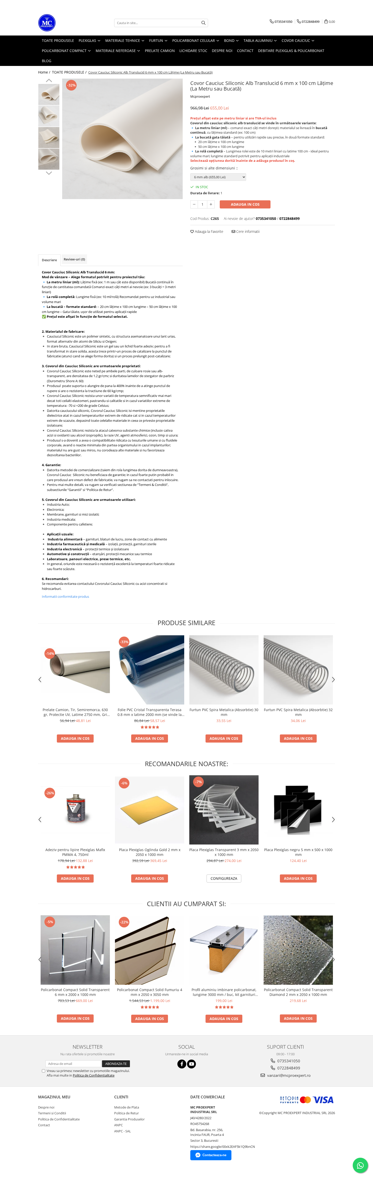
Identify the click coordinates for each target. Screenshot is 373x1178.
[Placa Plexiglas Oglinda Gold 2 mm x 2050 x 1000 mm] (149, 810)
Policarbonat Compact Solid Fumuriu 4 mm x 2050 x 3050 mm (149, 992)
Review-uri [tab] (74, 259)
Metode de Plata (126, 1107)
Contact (44, 1125)
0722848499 (288, 1067)
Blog (46, 60)
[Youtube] (191, 1064)
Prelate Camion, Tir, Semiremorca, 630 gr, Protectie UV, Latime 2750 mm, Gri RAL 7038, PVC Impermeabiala (75, 712)
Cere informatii (247, 231)
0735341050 (288, 1060)
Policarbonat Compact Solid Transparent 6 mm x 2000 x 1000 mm (75, 992)
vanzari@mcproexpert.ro (288, 1075)
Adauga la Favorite (208, 231)
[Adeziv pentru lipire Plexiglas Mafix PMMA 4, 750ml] (75, 809)
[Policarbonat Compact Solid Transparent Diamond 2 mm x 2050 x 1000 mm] (298, 950)
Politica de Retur (126, 1113)
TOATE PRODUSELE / (70, 72)
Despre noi (46, 1107)
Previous (48, 81)
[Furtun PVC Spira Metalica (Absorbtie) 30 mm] (224, 670)
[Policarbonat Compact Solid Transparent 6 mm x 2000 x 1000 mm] (75, 950)
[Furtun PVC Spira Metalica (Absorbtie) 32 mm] (298, 670)
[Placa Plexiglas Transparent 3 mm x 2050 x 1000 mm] (224, 810)
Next (48, 172)
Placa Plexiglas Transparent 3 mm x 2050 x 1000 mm (224, 852)
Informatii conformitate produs (65, 596)
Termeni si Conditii (52, 1113)
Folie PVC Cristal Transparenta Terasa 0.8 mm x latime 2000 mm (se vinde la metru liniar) (149, 712)
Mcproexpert (200, 96)
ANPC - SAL (122, 1131)
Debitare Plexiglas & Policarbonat (291, 50)
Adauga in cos (245, 204)
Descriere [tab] (49, 260)
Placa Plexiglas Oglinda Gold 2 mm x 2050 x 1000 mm (149, 852)
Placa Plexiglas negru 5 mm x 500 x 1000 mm (298, 852)
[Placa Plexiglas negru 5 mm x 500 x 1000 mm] (298, 810)
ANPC (118, 1125)
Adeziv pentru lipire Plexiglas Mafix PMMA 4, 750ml (75, 852)
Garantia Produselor (129, 1119)
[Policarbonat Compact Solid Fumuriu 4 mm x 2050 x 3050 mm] (149, 950)
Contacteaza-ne (214, 1155)
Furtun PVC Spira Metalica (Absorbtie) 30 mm (224, 712)
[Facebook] (181, 1064)
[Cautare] (203, 23)
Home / (44, 72)
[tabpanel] (122, 139)
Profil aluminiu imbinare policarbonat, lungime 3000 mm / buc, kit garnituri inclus (224, 992)
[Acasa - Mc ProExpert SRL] (63, 23)
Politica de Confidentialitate (93, 1075)
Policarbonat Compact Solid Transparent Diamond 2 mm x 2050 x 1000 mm (298, 992)
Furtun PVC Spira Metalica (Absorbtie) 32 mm (298, 712)
